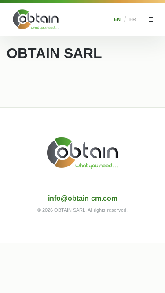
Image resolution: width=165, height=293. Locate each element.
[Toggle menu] (150, 19)
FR (132, 19)
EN (117, 19)
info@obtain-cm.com (82, 198)
